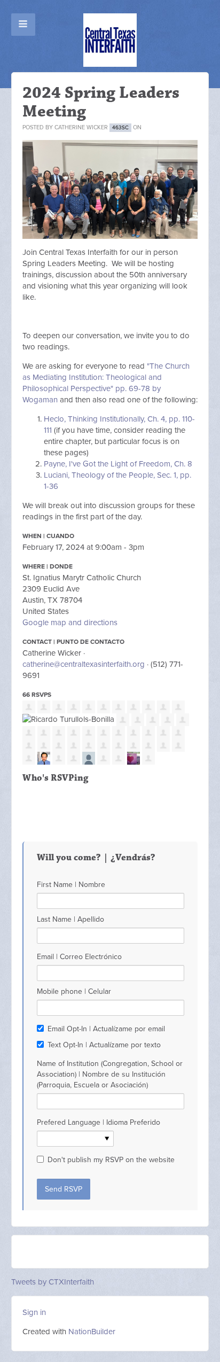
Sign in (34, 1312)
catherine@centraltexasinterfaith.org (83, 664)
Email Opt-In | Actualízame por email (106, 1028)
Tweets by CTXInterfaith (52, 1282)
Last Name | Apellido (70, 919)
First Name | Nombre (71, 884)
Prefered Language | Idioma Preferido (98, 1122)
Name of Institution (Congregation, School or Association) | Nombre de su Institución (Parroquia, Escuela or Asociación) (110, 1074)
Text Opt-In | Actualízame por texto (104, 1044)
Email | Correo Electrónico (79, 956)
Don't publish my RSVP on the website (111, 1159)
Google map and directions (69, 622)
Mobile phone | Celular (74, 991)
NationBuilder (91, 1331)
